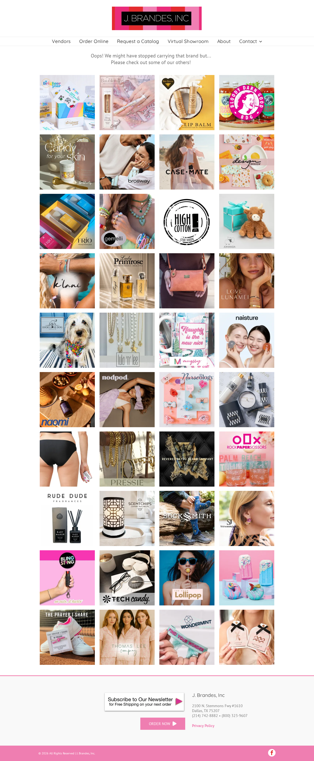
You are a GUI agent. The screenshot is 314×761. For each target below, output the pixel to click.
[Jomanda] (246, 221)
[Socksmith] (187, 518)
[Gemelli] (127, 221)
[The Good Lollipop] (187, 577)
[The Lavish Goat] (246, 577)
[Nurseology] (187, 399)
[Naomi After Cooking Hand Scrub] (67, 399)
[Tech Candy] (127, 577)
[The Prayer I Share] (67, 637)
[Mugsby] (187, 340)
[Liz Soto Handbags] (187, 280)
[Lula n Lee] (127, 340)
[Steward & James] (246, 518)
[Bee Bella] (187, 102)
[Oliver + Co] (246, 399)
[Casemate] (187, 162)
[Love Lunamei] (246, 280)
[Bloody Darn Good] (246, 102)
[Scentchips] (127, 518)
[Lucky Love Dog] (67, 340)
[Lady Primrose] (127, 280)
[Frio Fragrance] (67, 221)
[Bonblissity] (67, 162)
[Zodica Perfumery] (246, 637)
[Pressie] (127, 459)
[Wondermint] (187, 637)
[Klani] (67, 280)
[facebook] (272, 753)
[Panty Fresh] (67, 459)
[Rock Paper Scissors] (246, 459)
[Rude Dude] (67, 518)
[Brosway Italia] (127, 162)
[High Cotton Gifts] (187, 221)
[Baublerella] (127, 102)
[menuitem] (61, 41)
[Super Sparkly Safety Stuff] (67, 577)
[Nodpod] (127, 399)
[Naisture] (246, 340)
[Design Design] (246, 162)
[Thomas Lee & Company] (127, 637)
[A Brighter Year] (67, 102)
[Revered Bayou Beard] (187, 459)
